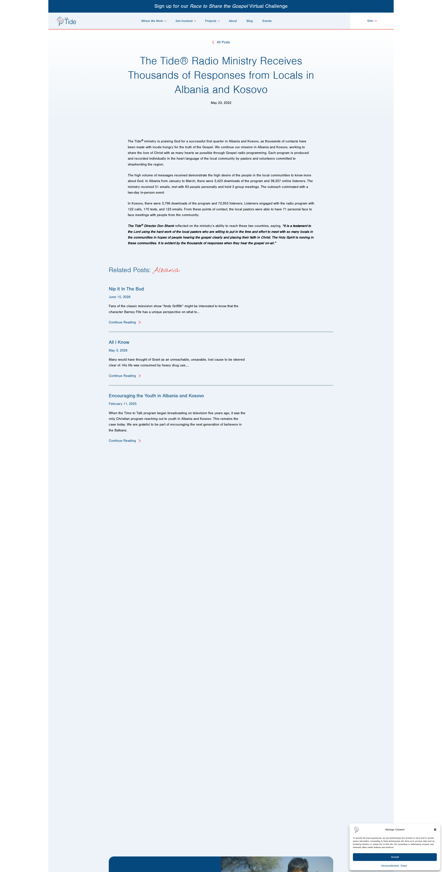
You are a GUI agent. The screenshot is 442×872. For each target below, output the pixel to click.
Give (370, 21)
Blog (250, 21)
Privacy (404, 865)
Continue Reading (123, 322)
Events (267, 21)
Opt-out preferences (390, 865)
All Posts (223, 42)
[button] (435, 829)
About (233, 21)
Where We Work (152, 21)
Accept (395, 857)
